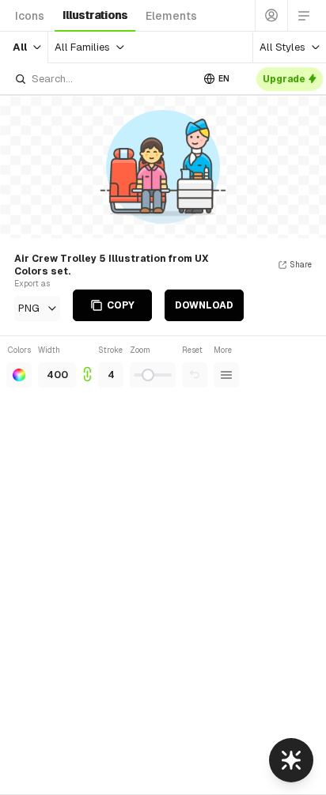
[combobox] (103, 78)
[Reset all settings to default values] (194, 375)
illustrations (95, 15)
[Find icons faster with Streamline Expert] (291, 760)
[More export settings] (226, 375)
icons (29, 15)
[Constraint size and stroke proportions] (87, 366)
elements (171, 15)
